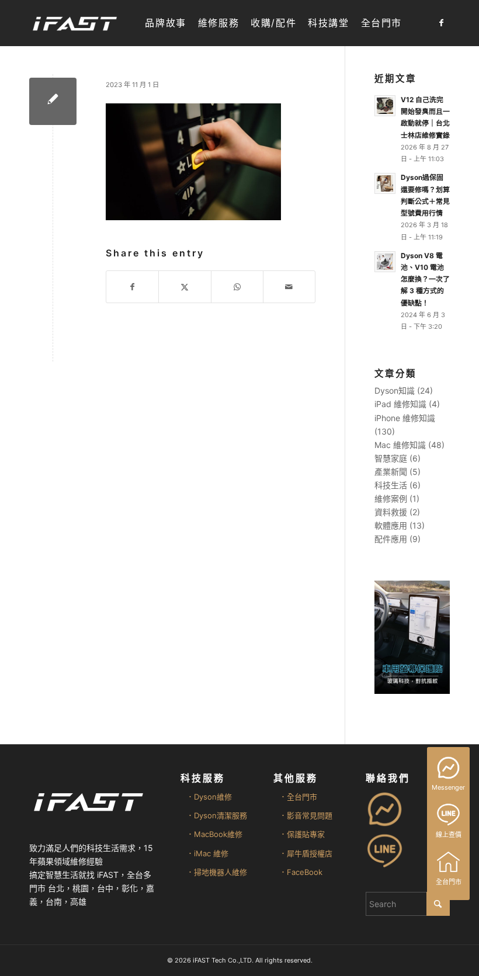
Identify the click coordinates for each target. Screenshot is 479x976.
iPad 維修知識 (400, 404)
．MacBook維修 (214, 834)
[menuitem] (165, 23)
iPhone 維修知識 (404, 418)
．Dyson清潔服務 (216, 815)
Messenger (448, 787)
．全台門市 (298, 796)
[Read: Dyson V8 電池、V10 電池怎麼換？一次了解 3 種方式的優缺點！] (384, 261)
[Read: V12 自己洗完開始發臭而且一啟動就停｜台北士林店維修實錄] (384, 105)
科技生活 (390, 485)
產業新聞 (390, 472)
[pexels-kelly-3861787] (53, 101)
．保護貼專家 (302, 834)
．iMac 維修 (207, 853)
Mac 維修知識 (400, 445)
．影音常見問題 (305, 815)
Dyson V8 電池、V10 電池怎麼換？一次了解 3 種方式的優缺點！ (425, 279)
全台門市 (448, 882)
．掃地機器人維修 (216, 872)
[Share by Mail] (289, 287)
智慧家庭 (390, 458)
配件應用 (390, 539)
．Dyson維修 (209, 796)
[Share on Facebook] (132, 287)
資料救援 (390, 512)
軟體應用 (390, 525)
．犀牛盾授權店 (305, 853)
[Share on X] (184, 287)
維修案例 (390, 498)
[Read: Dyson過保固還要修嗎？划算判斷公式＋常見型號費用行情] (384, 183)
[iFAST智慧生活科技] (74, 23)
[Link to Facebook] (441, 23)
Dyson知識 (394, 390)
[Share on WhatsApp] (237, 287)
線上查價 (448, 835)
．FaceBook (300, 872)
